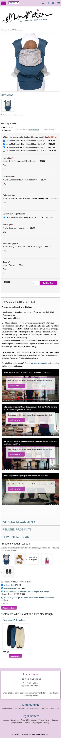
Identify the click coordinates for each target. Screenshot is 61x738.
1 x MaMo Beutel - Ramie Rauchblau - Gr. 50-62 (30, 141)
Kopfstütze (8, 158)
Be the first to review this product (12, 115)
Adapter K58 (9, 585)
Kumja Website (19, 709)
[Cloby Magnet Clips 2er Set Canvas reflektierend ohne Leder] (8, 572)
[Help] (48, 3)
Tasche (6, 262)
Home (3, 30)
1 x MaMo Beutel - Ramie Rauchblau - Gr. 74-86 (30, 147)
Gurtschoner (9, 177)
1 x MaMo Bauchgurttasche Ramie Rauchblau (29, 217)
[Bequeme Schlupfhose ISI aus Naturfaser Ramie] (15, 636)
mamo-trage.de (40, 363)
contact (27, 723)
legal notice (17, 723)
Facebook (55, 709)
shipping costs (34, 129)
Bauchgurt (8, 225)
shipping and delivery (40, 723)
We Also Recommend (18, 521)
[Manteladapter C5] (33, 559)
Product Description (19, 301)
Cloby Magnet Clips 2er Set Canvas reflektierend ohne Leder (29, 597)
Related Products (16, 529)
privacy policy (44, 720)
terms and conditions (10, 720)
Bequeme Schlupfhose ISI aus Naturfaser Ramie (16, 620)
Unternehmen (7, 709)
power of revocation (29, 720)
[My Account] (53, 3)
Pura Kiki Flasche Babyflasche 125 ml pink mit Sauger (26, 591)
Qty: (5, 165)
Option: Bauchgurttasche (14, 214)
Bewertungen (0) (15, 537)
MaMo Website (33, 709)
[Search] (43, 3)
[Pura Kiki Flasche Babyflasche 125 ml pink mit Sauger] (46, 559)
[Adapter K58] (20, 559)
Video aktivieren (16, 386)
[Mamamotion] (30, 17)
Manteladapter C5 (11, 588)
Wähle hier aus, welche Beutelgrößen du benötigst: (26, 137)
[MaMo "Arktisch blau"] (30, 34)
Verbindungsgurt (10, 243)
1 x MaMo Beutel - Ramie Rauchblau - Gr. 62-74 (30, 144)
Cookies (55, 720)
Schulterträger (9, 195)
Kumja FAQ (45, 709)
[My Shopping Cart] (58, 3)
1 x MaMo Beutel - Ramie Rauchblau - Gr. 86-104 (31, 151)
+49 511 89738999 (30, 679)
